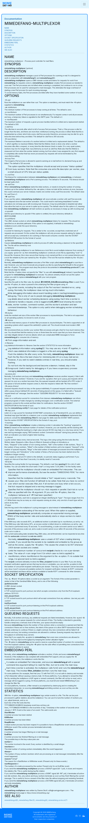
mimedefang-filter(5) (27, 800)
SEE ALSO (8, 50)
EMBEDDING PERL (11, 43)
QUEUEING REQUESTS (13, 40)
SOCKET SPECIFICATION (14, 38)
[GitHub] (76, 815)
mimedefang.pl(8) (11, 800)
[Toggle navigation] (84, 4)
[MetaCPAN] (80, 815)
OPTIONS (8, 35)
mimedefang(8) (42, 800)
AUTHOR (8, 47)
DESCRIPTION (10, 33)
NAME (7, 28)
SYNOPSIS (9, 30)
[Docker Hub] (83, 815)
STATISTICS (9, 45)
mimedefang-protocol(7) (57, 800)
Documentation (13, 18)
